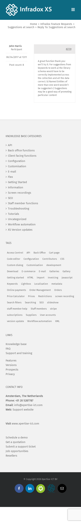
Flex (10, 177)
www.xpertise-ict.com (25, 423)
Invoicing (53, 277)
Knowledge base (16, 344)
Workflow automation (22, 224)
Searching (30, 302)
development (53, 265)
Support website (23, 409)
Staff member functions (23, 203)
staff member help (17, 308)
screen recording (64, 296)
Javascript (67, 277)
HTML (30, 277)
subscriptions (14, 314)
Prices (31, 296)
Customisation (17, 166)
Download (12, 271)
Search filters (14, 302)
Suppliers (31, 314)
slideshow (52, 302)
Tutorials (13, 214)
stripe (53, 308)
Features (11, 360)
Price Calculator (16, 296)
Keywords (12, 283)
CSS (62, 258)
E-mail (12, 171)
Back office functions (21, 150)
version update (15, 321)
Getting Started (17, 182)
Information (15, 187)
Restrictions (45, 296)
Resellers (11, 455)
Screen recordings (19, 192)
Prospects (12, 369)
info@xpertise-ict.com (28, 405)
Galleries (54, 271)
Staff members (39, 308)
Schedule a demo (17, 437)
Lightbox (26, 283)
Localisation (41, 283)
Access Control (15, 252)
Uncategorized (17, 219)
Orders (58, 290)
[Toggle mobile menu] (73, 10)
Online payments (16, 290)
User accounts (48, 314)
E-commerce (28, 271)
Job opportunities (17, 451)
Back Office (40, 252)
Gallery (66, 271)
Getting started (15, 277)
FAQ (8, 348)
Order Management (40, 290)
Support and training (19, 353)
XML (57, 321)
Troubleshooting (18, 208)
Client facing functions (22, 155)
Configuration (16, 161)
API (10, 145)
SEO (10, 198)
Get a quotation (15, 442)
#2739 (68, 49)
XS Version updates (20, 229)
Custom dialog (15, 265)
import (40, 277)
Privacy (10, 374)
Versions (11, 365)
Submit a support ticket (21, 446)
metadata (56, 283)
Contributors (49, 258)
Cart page (54, 252)
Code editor (13, 258)
